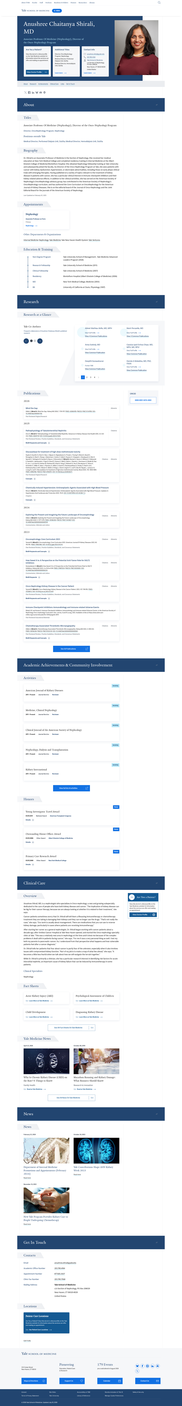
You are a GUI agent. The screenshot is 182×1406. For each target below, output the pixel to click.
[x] (137, 1371)
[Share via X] (25, 92)
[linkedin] (152, 1366)
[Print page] (44, 92)
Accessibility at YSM (83, 1392)
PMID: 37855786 (36, 545)
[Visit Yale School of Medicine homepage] (38, 1354)
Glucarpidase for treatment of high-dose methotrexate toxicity (53, 452)
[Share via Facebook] (29, 92)
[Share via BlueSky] (37, 92)
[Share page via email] (40, 92)
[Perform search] (159, 2)
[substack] (157, 1366)
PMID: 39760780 (31, 472)
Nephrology (44, 240)
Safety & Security (138, 1392)
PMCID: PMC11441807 (64, 520)
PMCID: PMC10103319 (44, 631)
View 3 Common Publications (138, 336)
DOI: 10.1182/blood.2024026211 (62, 472)
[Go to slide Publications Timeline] (26, 341)
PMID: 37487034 (59, 568)
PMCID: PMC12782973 (44, 472)
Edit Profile (27, 1341)
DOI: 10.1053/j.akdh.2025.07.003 (50, 436)
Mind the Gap (32, 408)
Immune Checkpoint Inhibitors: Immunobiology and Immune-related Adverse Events (62, 607)
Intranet (23, 1392)
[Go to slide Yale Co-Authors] (31, 341)
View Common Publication (95, 353)
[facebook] (142, 1366)
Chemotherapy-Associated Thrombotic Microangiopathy (50, 626)
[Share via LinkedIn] (33, 92)
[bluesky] (137, 1366)
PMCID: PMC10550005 (73, 568)
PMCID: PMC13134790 (84, 411)
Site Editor (52, 1392)
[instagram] (147, 1366)
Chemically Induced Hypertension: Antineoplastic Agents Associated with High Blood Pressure (67, 487)
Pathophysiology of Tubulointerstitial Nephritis (46, 430)
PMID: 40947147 (34, 436)
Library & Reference (83, 1396)
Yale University (54, 1396)
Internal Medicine (31, 240)
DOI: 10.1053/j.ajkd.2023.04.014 (52, 545)
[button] (137, 47)
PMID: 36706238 (31, 631)
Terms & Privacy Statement (30, 1396)
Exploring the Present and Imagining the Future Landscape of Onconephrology (60, 514)
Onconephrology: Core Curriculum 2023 (43, 539)
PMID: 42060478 (70, 411)
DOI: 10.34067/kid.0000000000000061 (65, 631)
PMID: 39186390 (50, 520)
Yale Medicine (55, 240)
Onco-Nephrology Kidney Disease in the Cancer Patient (50, 586)
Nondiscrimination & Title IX (114, 1392)
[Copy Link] (156, 104)
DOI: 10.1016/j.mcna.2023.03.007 (42, 592)
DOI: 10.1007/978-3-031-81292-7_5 (74, 493)
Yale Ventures (94, 240)
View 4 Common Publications (96, 336)
